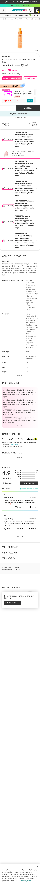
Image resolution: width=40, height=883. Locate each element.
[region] (20, 873)
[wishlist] (22, 65)
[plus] (11, 108)
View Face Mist (10, 553)
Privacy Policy (26, 881)
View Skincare (10, 547)
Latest (7, 489)
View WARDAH (10, 558)
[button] (37, 10)
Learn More (14, 444)
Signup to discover (11, 603)
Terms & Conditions (18, 155)
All (3, 489)
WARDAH (6, 56)
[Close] (37, 866)
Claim (30, 101)
